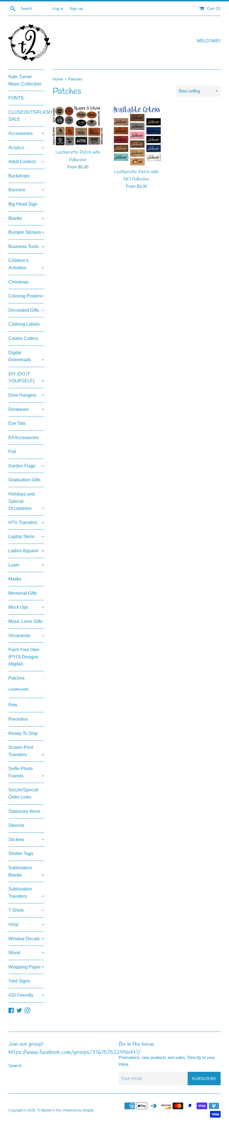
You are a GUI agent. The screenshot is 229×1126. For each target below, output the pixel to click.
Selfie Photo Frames (26, 772)
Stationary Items (24, 811)
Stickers (26, 839)
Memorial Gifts (22, 593)
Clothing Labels (24, 324)
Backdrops (19, 175)
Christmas (18, 282)
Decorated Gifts (26, 310)
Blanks (26, 218)
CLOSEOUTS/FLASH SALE (26, 116)
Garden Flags (26, 465)
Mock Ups (26, 607)
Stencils (16, 825)
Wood (26, 952)
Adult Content (26, 161)
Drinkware (26, 409)
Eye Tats (16, 423)
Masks (14, 579)
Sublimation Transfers (26, 893)
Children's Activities (26, 264)
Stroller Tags (20, 853)
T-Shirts (26, 910)
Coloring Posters (26, 296)
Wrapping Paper (26, 967)
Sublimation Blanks (26, 871)
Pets (12, 705)
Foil (12, 451)
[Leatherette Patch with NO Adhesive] (136, 135)
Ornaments (26, 635)
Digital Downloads (26, 356)
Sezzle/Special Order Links (23, 793)
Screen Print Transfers (26, 751)
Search (15, 1065)
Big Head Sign (22, 204)
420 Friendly (26, 995)
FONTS (16, 98)
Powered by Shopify (78, 1110)
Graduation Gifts (24, 479)
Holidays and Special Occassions (26, 501)
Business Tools (26, 246)
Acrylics (26, 147)
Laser (26, 565)
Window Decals (26, 938)
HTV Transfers (26, 522)
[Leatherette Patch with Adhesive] (78, 126)
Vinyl (26, 924)
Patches (26, 678)
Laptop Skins (26, 536)
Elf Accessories (23, 437)
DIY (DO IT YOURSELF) (26, 378)
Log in (58, 8)
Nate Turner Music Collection (24, 80)
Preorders (18, 719)
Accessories (26, 133)
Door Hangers (26, 395)
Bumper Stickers (26, 232)
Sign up (76, 8)
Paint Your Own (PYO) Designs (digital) (23, 656)
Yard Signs (19, 981)
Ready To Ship (23, 733)
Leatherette (18, 689)
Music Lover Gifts (25, 621)
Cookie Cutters (23, 338)
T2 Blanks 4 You (49, 1110)
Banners (26, 189)
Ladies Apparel (26, 550)
